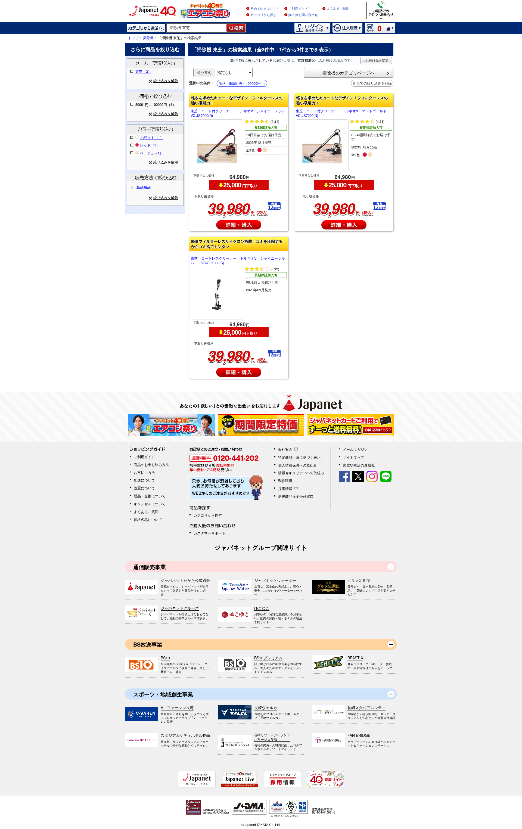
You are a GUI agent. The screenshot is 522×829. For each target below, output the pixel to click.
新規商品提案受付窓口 (295, 496)
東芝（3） (143, 71)
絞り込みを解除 (165, 80)
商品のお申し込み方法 (151, 464)
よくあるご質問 (338, 9)
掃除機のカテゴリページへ (348, 73)
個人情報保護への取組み (297, 465)
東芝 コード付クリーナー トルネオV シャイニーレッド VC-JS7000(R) (239, 113)
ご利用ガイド (298, 9)
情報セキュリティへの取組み (301, 472)
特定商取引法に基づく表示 (299, 457)
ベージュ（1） (151, 153)
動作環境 (285, 480)
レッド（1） (150, 145)
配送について (144, 480)
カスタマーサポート (209, 533)
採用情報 (285, 488)
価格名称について (148, 519)
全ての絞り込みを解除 (374, 83)
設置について (144, 487)
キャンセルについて (150, 503)
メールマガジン (355, 449)
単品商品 (143, 187)
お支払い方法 (144, 472)
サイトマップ (353, 457)
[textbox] (196, 28)
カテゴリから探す (263, 15)
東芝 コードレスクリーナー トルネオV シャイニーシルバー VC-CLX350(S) (238, 260)
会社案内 (285, 449)
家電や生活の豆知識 (359, 465)
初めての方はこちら (265, 9)
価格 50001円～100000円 (240, 83)
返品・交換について (150, 495)
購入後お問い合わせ (303, 15)
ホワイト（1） (151, 137)
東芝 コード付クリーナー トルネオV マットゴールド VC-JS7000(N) (343, 113)
